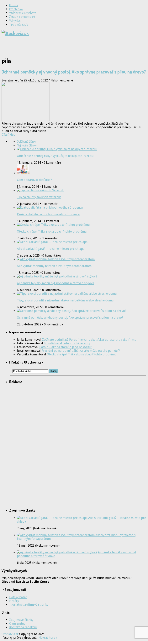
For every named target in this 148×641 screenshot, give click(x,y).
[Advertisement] (47, 46)
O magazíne (17, 623)
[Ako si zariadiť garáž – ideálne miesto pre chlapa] (52, 518)
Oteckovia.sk (10, 634)
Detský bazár (18, 597)
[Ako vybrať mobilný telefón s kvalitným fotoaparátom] (56, 535)
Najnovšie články (27, 145)
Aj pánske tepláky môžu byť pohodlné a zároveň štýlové (55, 283)
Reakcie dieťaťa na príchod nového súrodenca (48, 214)
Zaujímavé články (21, 620)
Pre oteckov (16, 9)
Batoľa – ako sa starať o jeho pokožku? (65, 347)
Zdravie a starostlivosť (22, 17)
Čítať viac (8, 134)
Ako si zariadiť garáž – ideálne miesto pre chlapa (50, 249)
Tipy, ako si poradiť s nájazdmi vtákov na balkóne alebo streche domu (65, 300)
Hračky (14, 601)
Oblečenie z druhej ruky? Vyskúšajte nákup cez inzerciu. (55, 156)
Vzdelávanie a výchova (22, 13)
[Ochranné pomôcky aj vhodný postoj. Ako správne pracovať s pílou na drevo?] (74, 102)
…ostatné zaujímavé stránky (28, 604)
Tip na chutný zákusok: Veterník (39, 197)
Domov (13, 5)
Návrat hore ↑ (48, 637)
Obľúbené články (26, 141)
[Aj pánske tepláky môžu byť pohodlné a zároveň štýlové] (57, 552)
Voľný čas (14, 20)
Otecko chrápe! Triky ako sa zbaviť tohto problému (52, 231)
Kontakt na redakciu (23, 627)
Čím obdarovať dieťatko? (34, 180)
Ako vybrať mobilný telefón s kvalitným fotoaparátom (54, 266)
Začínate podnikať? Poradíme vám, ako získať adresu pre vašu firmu (89, 339)
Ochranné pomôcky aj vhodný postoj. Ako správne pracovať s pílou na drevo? (74, 72)
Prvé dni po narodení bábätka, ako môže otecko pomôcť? (80, 351)
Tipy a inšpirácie (18, 24)
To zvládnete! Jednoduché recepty (67, 343)
